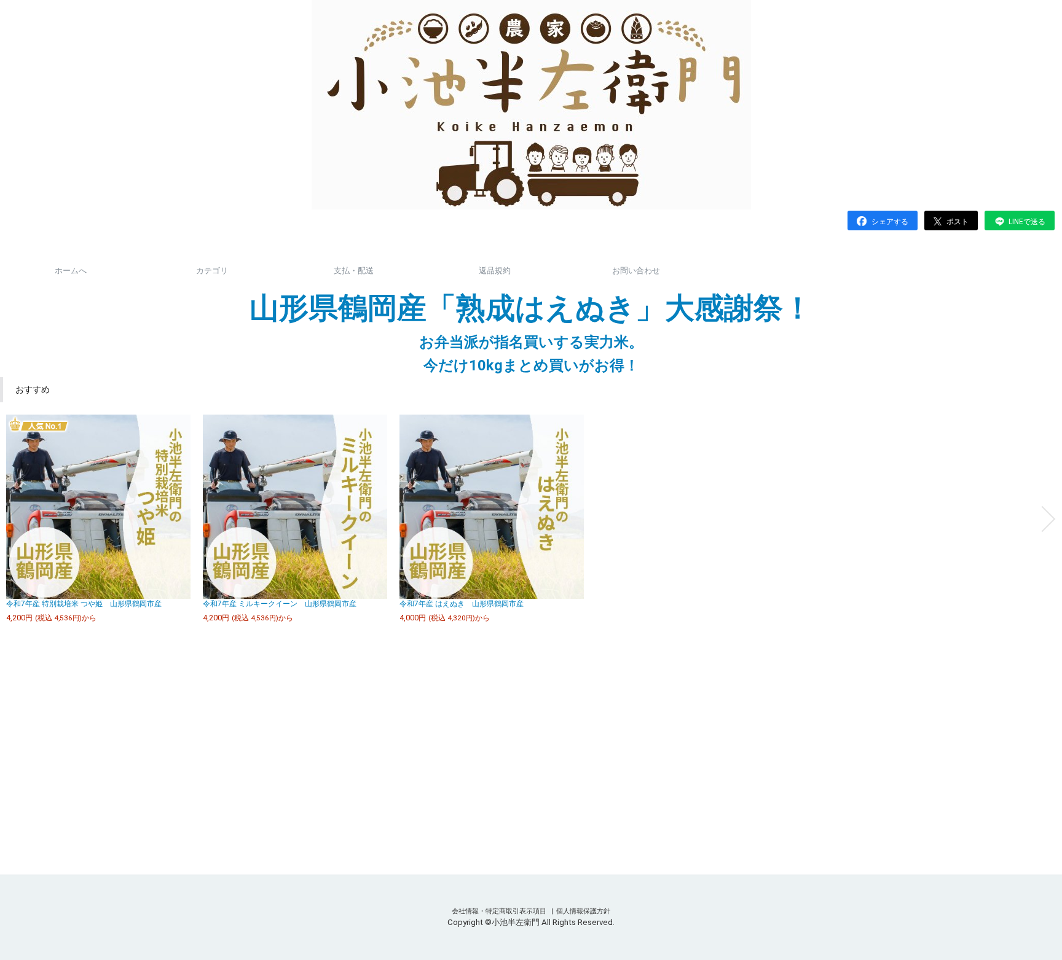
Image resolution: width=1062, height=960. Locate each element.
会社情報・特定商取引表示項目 (500, 911)
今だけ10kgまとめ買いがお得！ (531, 365)
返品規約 (495, 270)
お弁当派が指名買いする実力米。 (531, 342)
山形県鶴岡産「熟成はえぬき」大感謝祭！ (531, 308)
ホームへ (71, 270)
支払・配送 (354, 270)
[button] (13, 519)
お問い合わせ (636, 270)
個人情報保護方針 (583, 911)
